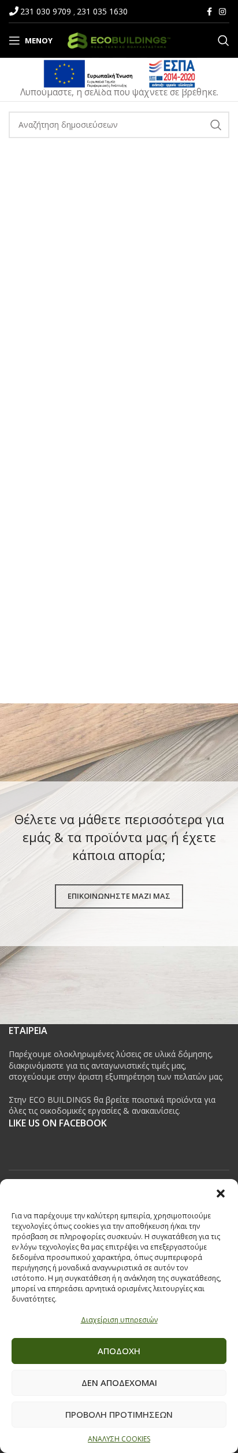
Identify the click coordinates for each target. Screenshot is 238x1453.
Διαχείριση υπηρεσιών (119, 1320)
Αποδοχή (119, 1350)
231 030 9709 (46, 11)
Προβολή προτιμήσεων (119, 1414)
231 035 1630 (102, 11)
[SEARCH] (216, 125)
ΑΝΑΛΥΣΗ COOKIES (119, 1439)
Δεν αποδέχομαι (119, 1382)
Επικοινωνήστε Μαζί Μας (119, 896)
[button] (220, 1193)
